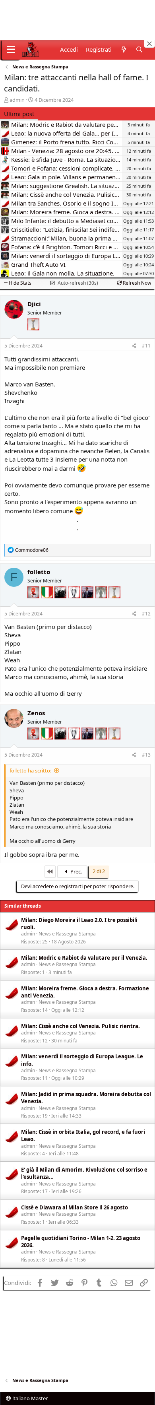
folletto (38, 572)
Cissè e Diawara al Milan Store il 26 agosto (74, 1207)
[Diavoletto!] (34, 603)
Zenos (36, 713)
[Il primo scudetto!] (47, 603)
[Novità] (123, 49)
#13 (146, 754)
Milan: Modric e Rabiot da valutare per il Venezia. (84, 957)
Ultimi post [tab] (19, 114)
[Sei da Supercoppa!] (101, 603)
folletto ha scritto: (30, 770)
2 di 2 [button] (99, 871)
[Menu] (11, 50)
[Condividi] (134, 346)
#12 (146, 613)
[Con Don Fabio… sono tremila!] (88, 603)
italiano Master (29, 1398)
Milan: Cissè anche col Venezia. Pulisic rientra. (80, 1026)
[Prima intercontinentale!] (33, 335)
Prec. (75, 871)
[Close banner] (149, 44)
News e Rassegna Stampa (67, 933)
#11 (146, 345)
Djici (34, 304)
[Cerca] (139, 49)
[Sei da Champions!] (74, 603)
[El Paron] (61, 603)
